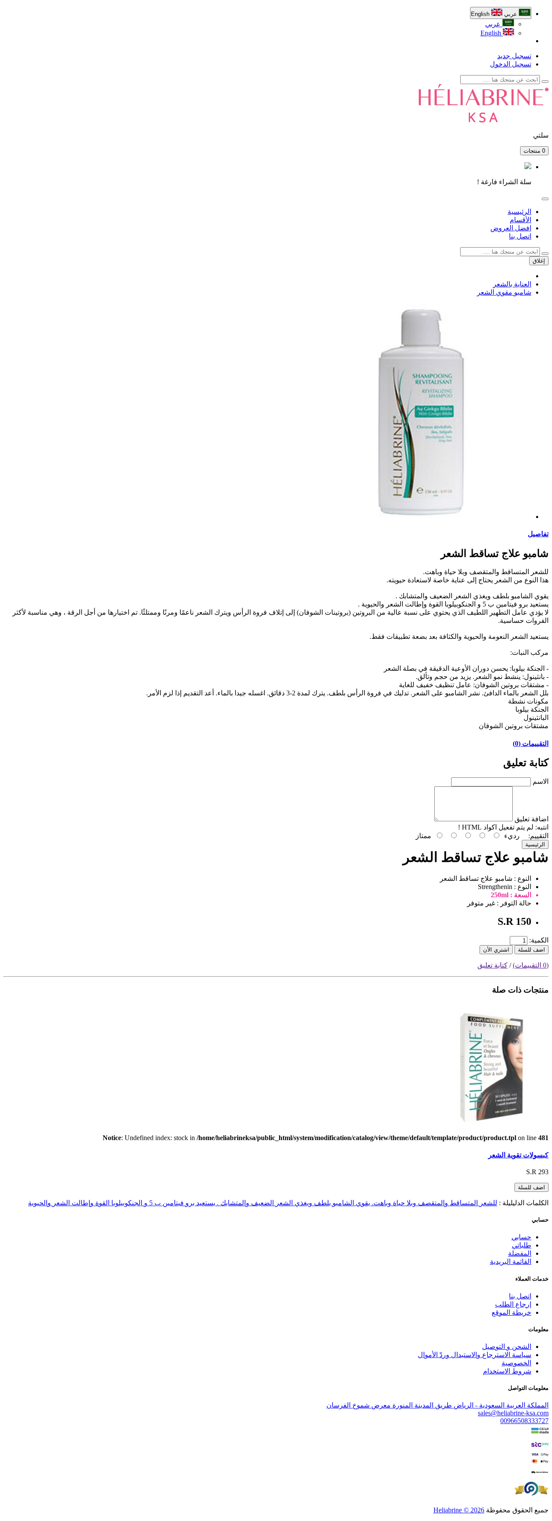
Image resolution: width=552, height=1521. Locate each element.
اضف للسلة (531, 949)
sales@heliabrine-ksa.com (513, 1413)
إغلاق (539, 261)
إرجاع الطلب (513, 1304)
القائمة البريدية (510, 1261)
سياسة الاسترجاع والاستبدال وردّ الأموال (474, 1354)
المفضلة (519, 1253)
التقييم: (538, 835)
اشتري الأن (496, 949)
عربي (493, 24)
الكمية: (539, 940)
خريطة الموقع (511, 1312)
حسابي (521, 1237)
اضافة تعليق (531, 819)
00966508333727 (524, 1420)
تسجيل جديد (514, 56)
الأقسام (520, 219)
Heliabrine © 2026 (458, 1510)
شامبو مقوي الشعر (504, 292)
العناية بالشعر (512, 284)
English (491, 33)
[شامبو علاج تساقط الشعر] (423, 516)
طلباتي (521, 1245)
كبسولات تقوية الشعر (518, 1155)
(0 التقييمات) (531, 965)
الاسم (541, 781)
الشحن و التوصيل (506, 1346)
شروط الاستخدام (507, 1371)
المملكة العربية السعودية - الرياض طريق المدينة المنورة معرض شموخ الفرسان (437, 1405)
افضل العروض (510, 228)
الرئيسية (519, 211)
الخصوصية (516, 1363)
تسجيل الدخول (510, 64)
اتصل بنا (520, 236)
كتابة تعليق (492, 965)
